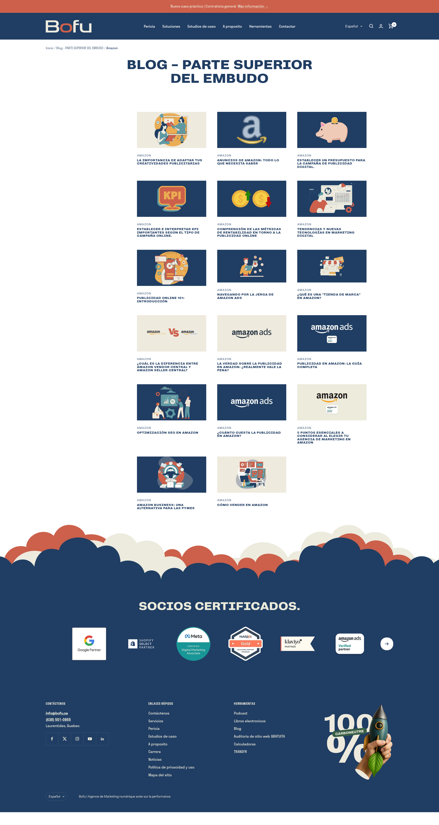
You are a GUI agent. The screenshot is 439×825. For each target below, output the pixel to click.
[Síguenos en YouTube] (89, 739)
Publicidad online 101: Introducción (161, 299)
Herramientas (260, 26)
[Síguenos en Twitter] (64, 739)
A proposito (232, 26)
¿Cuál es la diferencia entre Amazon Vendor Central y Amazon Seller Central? (167, 367)
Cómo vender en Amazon (242, 505)
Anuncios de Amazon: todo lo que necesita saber (248, 162)
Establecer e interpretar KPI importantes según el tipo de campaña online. (168, 232)
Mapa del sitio (160, 775)
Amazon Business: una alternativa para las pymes (166, 506)
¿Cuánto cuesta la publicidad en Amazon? (249, 434)
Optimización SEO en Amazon (167, 432)
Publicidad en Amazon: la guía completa (329, 365)
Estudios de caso (201, 26)
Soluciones (171, 26)
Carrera (154, 751)
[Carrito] (390, 26)
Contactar (287, 26)
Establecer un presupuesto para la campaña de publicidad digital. (331, 164)
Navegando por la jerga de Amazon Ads (245, 296)
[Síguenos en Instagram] (77, 739)
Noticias (155, 759)
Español (351, 26)
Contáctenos (158, 713)
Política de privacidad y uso (171, 767)
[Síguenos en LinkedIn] (102, 739)
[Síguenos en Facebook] (52, 739)
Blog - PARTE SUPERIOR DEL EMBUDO (79, 48)
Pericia (149, 26)
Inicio (49, 48)
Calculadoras (245, 744)
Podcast (240, 713)
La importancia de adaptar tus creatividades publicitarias (169, 162)
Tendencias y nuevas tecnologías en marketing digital (326, 232)
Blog (237, 728)
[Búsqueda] (371, 26)
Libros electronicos (250, 721)
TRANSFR (240, 751)
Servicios (155, 721)
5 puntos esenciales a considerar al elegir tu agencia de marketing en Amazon (324, 437)
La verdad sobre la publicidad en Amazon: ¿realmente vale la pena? (249, 367)
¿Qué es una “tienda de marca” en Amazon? (329, 296)
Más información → (253, 6)
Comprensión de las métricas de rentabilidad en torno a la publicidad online (249, 232)
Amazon (144, 155)
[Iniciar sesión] (381, 26)
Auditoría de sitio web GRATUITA (259, 736)
